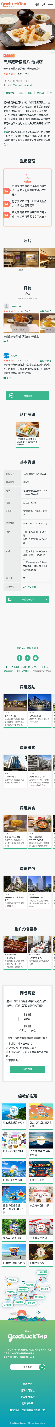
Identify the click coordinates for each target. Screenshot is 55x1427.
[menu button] (50, 4)
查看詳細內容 (45, 311)
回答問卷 (27, 1069)
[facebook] (19, 658)
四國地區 (19, 1302)
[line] (36, 658)
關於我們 (27, 1384)
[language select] (37, 4)
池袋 (6, 132)
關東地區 (26, 667)
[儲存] (52, 51)
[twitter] (28, 658)
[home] (13, 4)
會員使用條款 (28, 1397)
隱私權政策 (27, 1403)
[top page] (7, 667)
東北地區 (44, 1289)
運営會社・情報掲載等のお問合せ (27, 1410)
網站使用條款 (28, 1390)
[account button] (44, 4)
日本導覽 (15, 667)
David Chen (16, 306)
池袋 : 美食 (8, 671)
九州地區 (8, 1305)
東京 (36, 667)
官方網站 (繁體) (30, 587)
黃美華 (14, 355)
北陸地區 (30, 1285)
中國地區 (11, 1292)
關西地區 (23, 1289)
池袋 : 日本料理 (23, 671)
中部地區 (31, 1303)
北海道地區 (42, 1272)
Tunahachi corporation (23, 85)
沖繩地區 (12, 1280)
